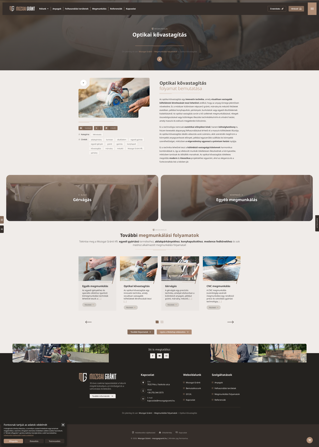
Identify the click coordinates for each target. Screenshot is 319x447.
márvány (109, 148)
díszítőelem (121, 139)
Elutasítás (34, 441)
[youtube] (159, 355)
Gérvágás (171, 286)
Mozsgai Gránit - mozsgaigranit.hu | (153, 438)
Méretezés (97, 134)
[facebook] (152, 355)
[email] (166, 355)
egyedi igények (97, 144)
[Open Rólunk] (48, 8)
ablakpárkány (96, 139)
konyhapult (131, 144)
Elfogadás (13, 441)
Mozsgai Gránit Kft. (135, 148)
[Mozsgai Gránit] (2, 220)
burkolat (109, 139)
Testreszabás (54, 441)
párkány (94, 153)
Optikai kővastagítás (137, 286)
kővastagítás (96, 148)
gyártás (120, 144)
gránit (109, 144)
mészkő (120, 148)
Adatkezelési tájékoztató (12, 435)
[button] (63, 425)
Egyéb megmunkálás (95, 286)
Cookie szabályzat (27, 435)
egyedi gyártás (137, 139)
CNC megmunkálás (218, 286)
